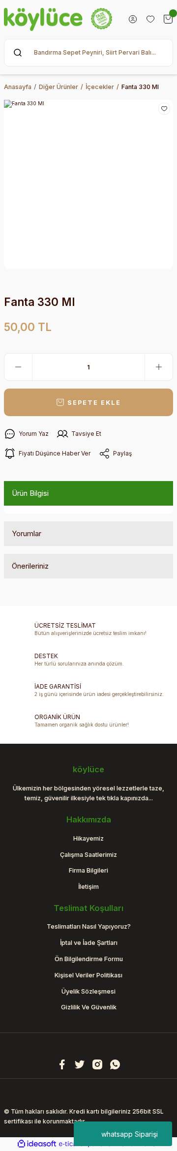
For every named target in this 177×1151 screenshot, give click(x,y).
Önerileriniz (30, 566)
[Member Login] (133, 19)
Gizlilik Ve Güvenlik (89, 1007)
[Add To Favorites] (164, 109)
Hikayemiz (88, 838)
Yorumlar (26, 533)
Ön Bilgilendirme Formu (89, 959)
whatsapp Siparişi (129, 1134)
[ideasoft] (37, 1144)
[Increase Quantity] (159, 367)
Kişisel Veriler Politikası (88, 975)
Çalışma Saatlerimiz (88, 854)
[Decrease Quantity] (18, 367)
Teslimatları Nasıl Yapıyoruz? (89, 926)
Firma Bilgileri (88, 870)
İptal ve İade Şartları (89, 942)
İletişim (88, 886)
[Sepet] (168, 19)
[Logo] (58, 19)
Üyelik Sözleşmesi (88, 991)
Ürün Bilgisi (30, 493)
